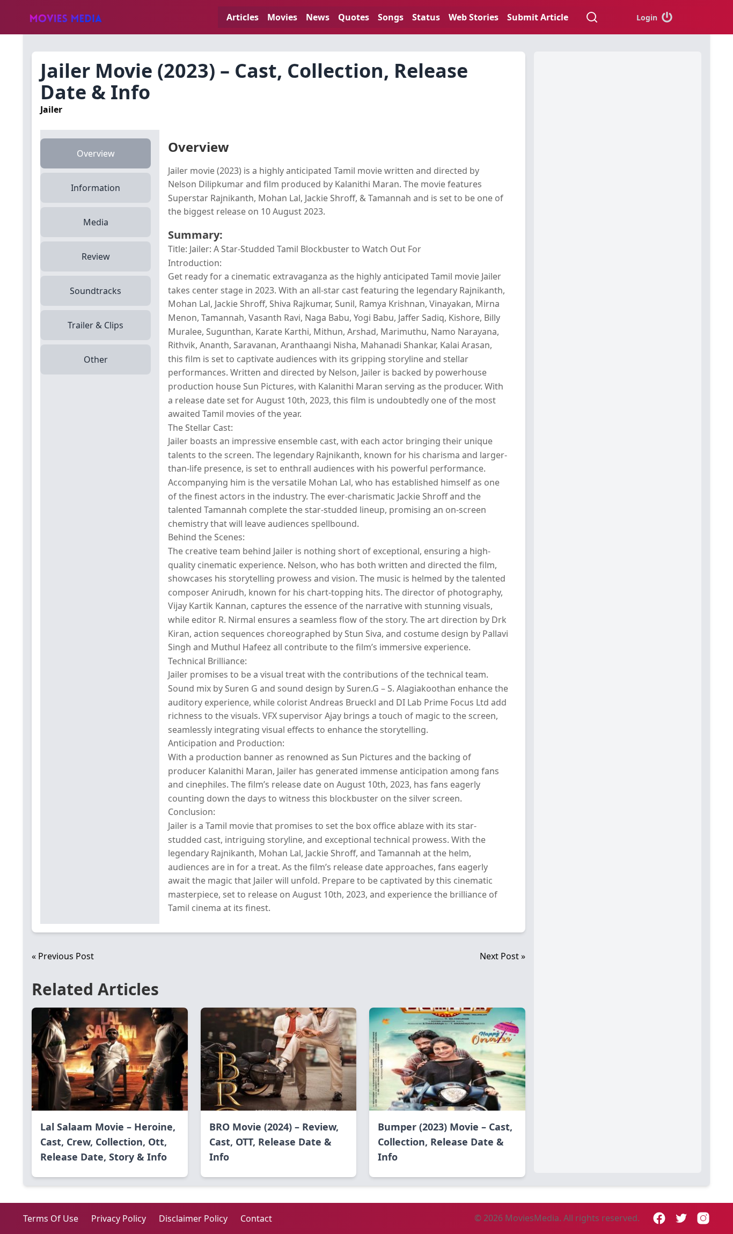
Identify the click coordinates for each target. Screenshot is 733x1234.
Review (96, 256)
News (317, 17)
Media (95, 222)
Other (96, 359)
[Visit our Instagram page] (703, 1218)
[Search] (591, 17)
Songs (391, 17)
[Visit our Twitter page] (681, 1218)
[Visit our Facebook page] (659, 1218)
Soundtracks (95, 291)
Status (426, 17)
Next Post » (502, 956)
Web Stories (474, 17)
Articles (242, 17)
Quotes (353, 17)
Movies (282, 17)
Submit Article (537, 17)
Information (95, 188)
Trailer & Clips (95, 325)
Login (646, 17)
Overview (96, 153)
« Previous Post (63, 956)
